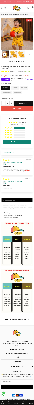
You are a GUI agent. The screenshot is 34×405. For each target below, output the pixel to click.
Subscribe (17, 387)
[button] (31, 8)
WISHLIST (16, 403)
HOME (2, 403)
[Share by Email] (23, 62)
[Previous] (4, 54)
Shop (9, 403)
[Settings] (28, 8)
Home (3, 14)
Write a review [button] (17, 142)
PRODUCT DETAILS (9, 200)
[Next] (29, 54)
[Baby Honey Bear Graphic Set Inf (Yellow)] (13, 54)
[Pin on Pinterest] (16, 62)
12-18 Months (6, 92)
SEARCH (31, 403)
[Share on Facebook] (14, 62)
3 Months (5, 88)
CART (23, 403)
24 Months (17, 92)
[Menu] (1, 8)
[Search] (5, 8)
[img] (7, 160)
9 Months (24, 88)
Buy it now (17, 109)
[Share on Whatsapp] (21, 62)
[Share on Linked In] (19, 62)
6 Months (15, 88)
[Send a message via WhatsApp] (3, 393)
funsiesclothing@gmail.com (19, 353)
